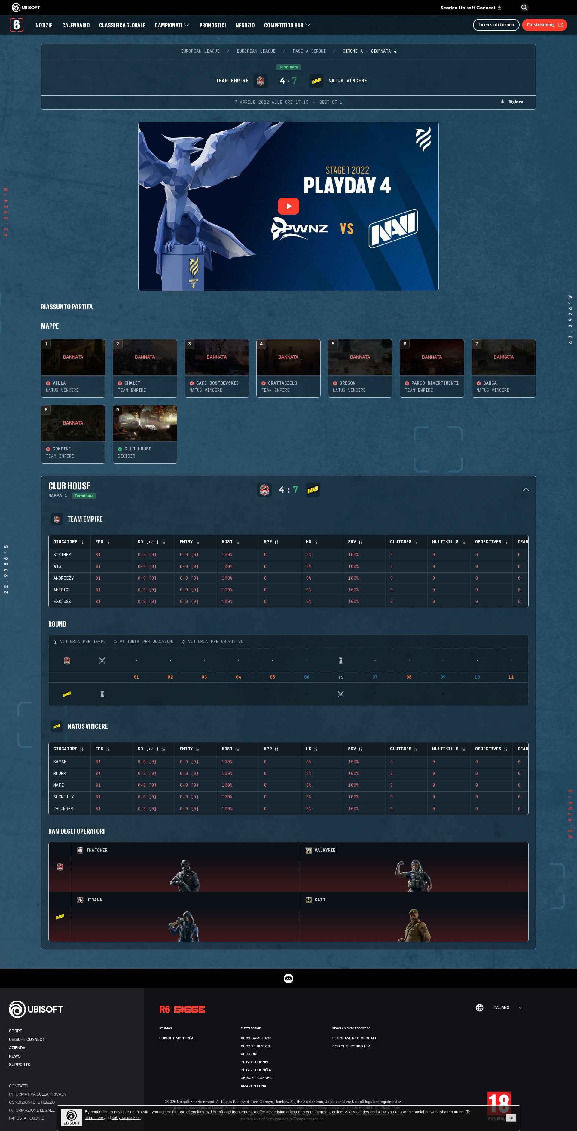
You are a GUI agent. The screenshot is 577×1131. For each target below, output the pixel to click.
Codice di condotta (351, 1046)
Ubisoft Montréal (177, 1038)
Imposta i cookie (26, 1118)
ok (511, 1118)
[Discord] (288, 979)
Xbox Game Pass (256, 1038)
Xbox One (249, 1054)
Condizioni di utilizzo (32, 1102)
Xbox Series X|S (255, 1046)
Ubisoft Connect (27, 1039)
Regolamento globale (354, 1038)
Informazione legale (32, 1110)
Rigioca (515, 102)
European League (200, 51)
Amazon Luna (253, 1086)
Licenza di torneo (496, 24)
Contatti (18, 1086)
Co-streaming (541, 24)
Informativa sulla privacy (37, 1094)
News (15, 1056)
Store (15, 1031)
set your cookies (126, 1118)
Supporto (20, 1064)
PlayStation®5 (256, 1062)
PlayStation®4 (256, 1070)
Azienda (17, 1048)
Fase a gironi (309, 51)
